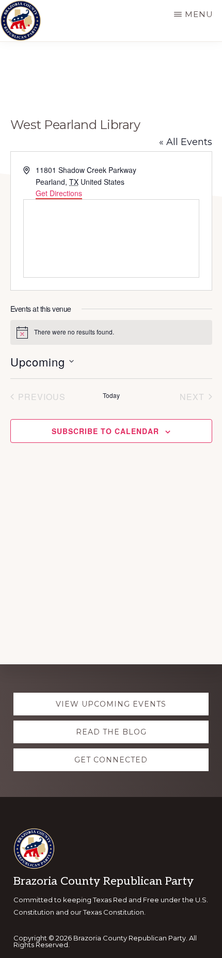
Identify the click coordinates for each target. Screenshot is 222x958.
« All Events (185, 142)
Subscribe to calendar (105, 431)
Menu (199, 14)
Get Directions (59, 193)
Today (111, 395)
